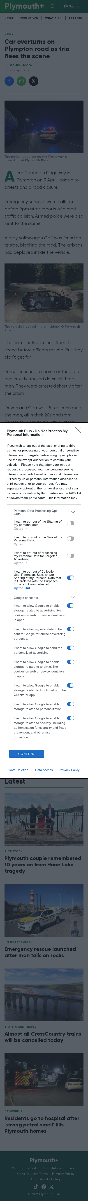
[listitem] (44, 512)
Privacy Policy (69, 770)
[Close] (79, 431)
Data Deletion (18, 770)
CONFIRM (26, 754)
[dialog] (44, 600)
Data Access (44, 770)
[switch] (70, 523)
